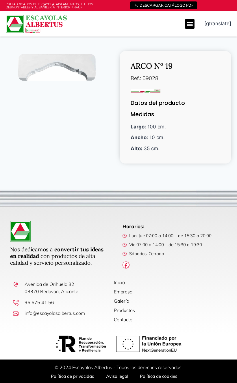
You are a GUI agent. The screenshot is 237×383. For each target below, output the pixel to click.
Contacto (123, 319)
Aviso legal (117, 376)
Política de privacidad (73, 376)
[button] (190, 24)
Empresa (123, 292)
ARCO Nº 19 (152, 66)
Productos (124, 310)
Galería (121, 301)
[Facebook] (126, 265)
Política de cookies (158, 376)
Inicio (119, 282)
